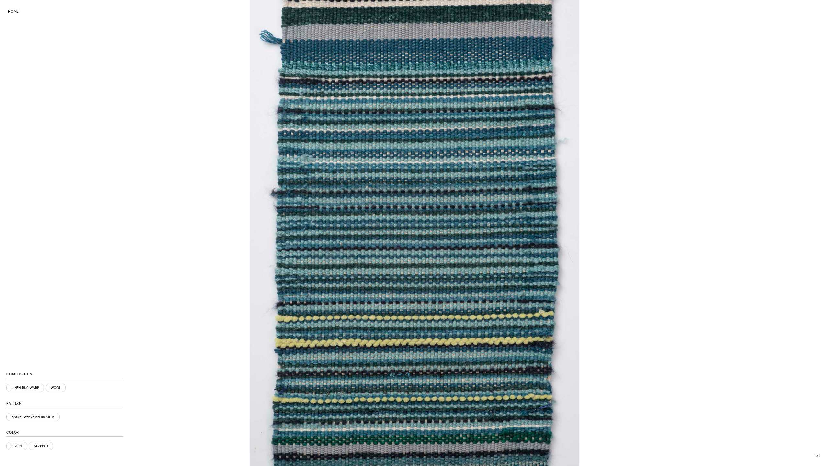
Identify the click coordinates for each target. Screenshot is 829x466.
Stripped (41, 446)
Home (13, 11)
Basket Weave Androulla (33, 417)
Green (17, 446)
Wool (56, 388)
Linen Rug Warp (25, 388)
